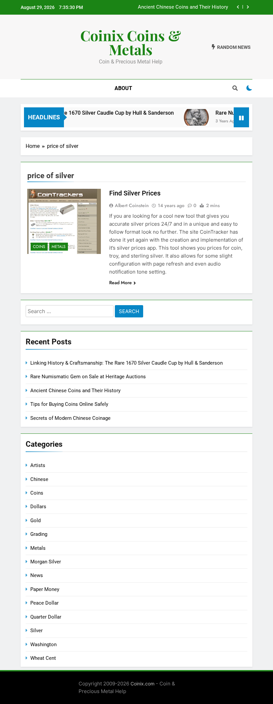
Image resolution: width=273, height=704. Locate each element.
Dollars (38, 507)
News (36, 575)
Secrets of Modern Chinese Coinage (70, 418)
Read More (120, 282)
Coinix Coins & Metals (130, 42)
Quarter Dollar (45, 617)
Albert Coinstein (132, 205)
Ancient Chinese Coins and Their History (183, 7)
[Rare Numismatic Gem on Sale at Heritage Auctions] (191, 117)
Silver (36, 631)
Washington (43, 644)
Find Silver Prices (134, 193)
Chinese (39, 479)
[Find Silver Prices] (64, 221)
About (123, 88)
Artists (37, 465)
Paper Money (44, 589)
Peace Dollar (44, 603)
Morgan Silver (45, 562)
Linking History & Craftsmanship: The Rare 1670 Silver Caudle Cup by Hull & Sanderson (126, 363)
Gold (35, 521)
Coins (39, 247)
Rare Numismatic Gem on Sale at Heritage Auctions (88, 377)
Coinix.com (142, 683)
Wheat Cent (43, 658)
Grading (38, 534)
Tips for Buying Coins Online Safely (69, 404)
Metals (59, 247)
